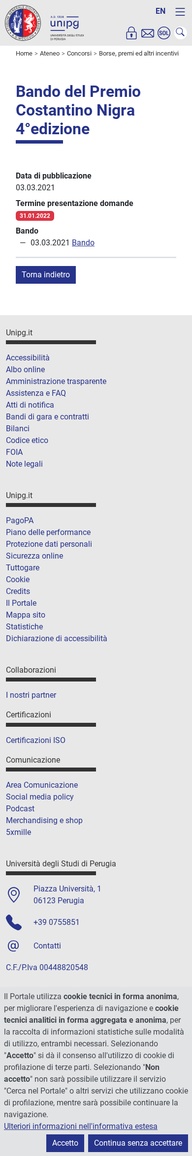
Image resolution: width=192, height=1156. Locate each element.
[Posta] (147, 33)
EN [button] (160, 11)
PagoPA (19, 520)
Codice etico (27, 440)
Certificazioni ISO (35, 740)
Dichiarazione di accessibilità (56, 638)
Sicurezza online (34, 556)
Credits (18, 591)
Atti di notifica (30, 405)
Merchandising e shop (44, 820)
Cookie (18, 579)
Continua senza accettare (138, 1143)
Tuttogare (22, 567)
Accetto (65, 1143)
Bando (83, 242)
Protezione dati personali (49, 544)
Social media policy (40, 796)
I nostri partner (31, 695)
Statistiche (24, 626)
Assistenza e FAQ (36, 393)
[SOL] (164, 33)
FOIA (14, 452)
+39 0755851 (56, 922)
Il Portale (21, 603)
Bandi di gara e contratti (47, 416)
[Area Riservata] (131, 33)
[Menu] (180, 12)
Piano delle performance (48, 532)
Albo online (25, 369)
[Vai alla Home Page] (44, 22)
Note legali (24, 464)
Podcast (20, 808)
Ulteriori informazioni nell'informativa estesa (81, 1126)
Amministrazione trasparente (56, 381)
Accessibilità (28, 357)
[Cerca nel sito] (180, 33)
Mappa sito (25, 615)
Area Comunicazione (42, 785)
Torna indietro (46, 274)
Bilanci (18, 428)
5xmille (18, 832)
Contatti (47, 945)
